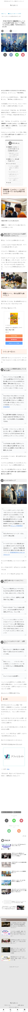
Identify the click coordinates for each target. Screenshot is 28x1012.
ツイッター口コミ (12, 163)
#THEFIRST (6, 407)
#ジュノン (13, 525)
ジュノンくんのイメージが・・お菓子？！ (14, 179)
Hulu (8, 769)
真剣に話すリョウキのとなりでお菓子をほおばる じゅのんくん (14, 155)
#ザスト (18, 552)
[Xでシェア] (5, 55)
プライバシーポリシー (14, 1007)
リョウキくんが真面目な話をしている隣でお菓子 (14, 168)
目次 (13, 143)
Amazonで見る (14, 335)
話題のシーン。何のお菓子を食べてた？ (13, 160)
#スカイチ (7, 554)
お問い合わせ (21, 1005)
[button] (25, 505)
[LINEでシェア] (17, 55)
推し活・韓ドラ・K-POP (7, 812)
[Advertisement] (14, 73)
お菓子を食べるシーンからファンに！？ (14, 175)
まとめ (9, 182)
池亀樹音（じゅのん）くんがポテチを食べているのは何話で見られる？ (13, 148)
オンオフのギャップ (13, 171)
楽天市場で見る (14, 339)
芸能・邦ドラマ (18, 812)
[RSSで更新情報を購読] (19, 831)
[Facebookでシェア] (11, 55)
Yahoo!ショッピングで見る (14, 343)
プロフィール (7, 1005)
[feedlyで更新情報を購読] (9, 831)
